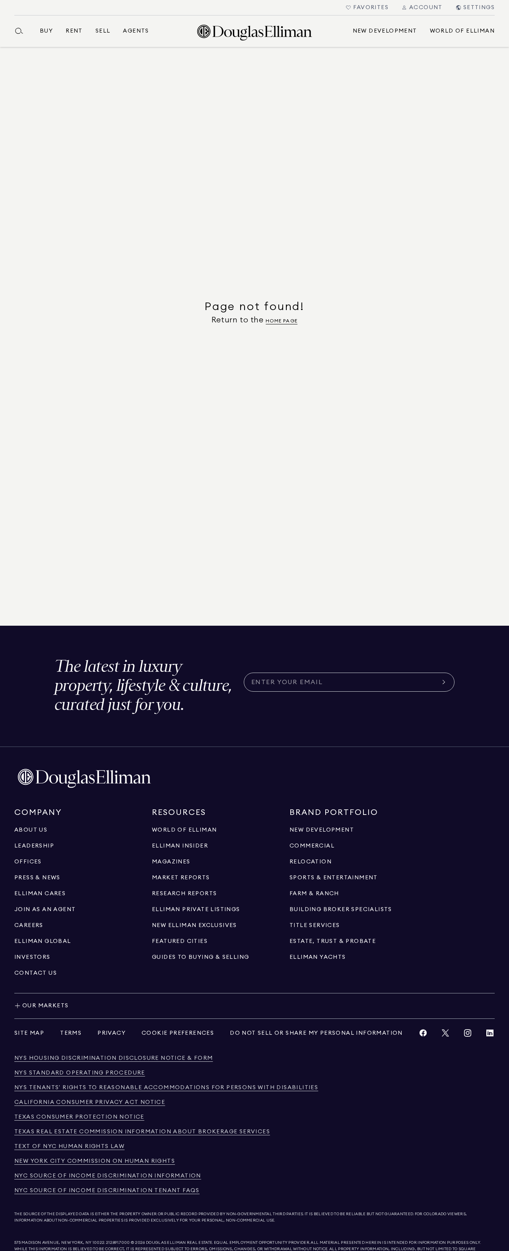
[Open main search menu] (22, 31)
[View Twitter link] (445, 1035)
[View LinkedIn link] (490, 1035)
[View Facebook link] (423, 1035)
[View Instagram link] (467, 1035)
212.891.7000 (118, 1243)
